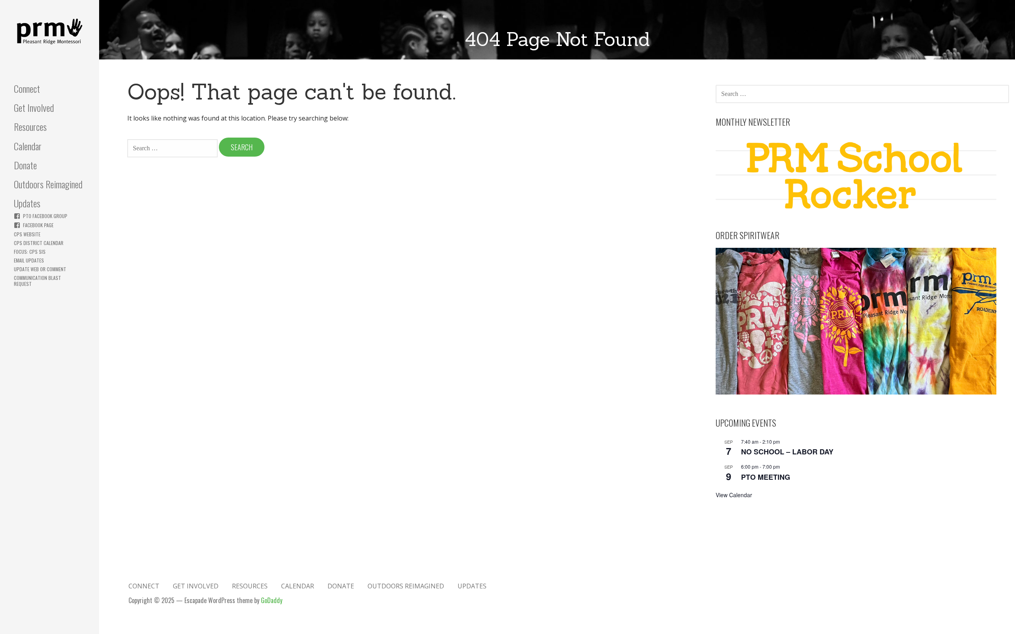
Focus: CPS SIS (30, 251)
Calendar (28, 146)
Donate (25, 165)
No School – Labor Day (787, 451)
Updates (27, 203)
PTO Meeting (765, 477)
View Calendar (734, 495)
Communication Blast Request (37, 280)
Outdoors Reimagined (48, 184)
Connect (27, 88)
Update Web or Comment (40, 269)
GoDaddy (271, 600)
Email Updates (29, 260)
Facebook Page (38, 225)
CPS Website (27, 234)
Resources (30, 126)
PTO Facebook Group (45, 216)
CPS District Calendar (38, 242)
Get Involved (34, 107)
